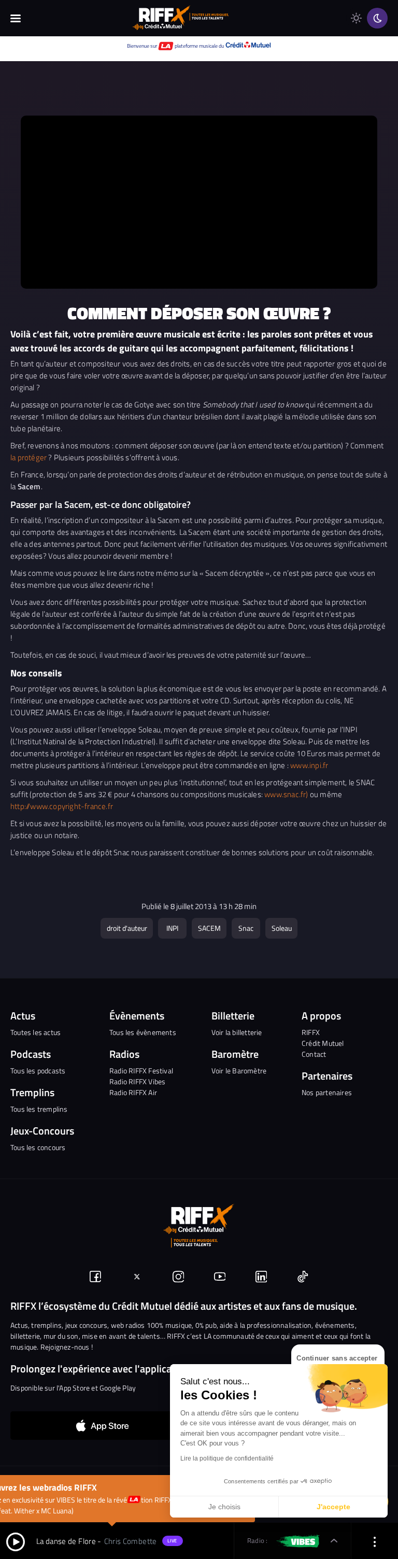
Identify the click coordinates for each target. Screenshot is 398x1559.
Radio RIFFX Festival (141, 1070)
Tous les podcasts (37, 1070)
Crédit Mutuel (323, 1043)
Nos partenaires (327, 1092)
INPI (172, 928)
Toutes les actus (35, 1032)
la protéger (28, 457)
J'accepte (333, 1507)
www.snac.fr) (286, 794)
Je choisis (224, 1507)
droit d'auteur (127, 928)
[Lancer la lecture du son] (16, 1541)
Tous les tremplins (39, 1108)
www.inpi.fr (309, 765)
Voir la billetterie (236, 1032)
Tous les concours (37, 1147)
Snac (245, 928)
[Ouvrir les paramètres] (375, 1541)
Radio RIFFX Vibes (137, 1081)
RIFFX (311, 1032)
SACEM (209, 928)
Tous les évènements (142, 1032)
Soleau (282, 928)
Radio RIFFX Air (133, 1092)
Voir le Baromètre (238, 1070)
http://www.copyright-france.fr (61, 806)
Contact (314, 1053)
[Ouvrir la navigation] (15, 18)
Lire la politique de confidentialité (227, 1458)
